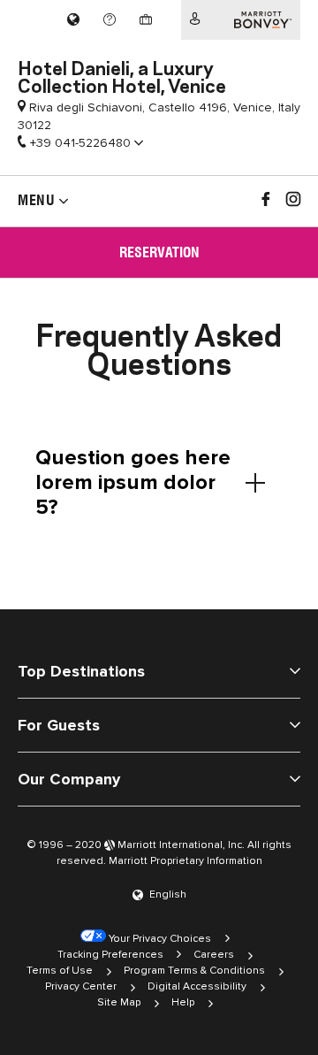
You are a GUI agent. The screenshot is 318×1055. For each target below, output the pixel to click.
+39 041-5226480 (80, 142)
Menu (36, 200)
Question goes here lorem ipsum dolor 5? (133, 482)
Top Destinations (81, 671)
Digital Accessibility (197, 986)
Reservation (159, 252)
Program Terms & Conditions (194, 970)
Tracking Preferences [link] (110, 954)
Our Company (69, 779)
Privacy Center (81, 986)
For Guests (59, 725)
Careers (213, 954)
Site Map (118, 1002)
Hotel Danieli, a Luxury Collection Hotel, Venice (122, 75)
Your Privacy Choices (158, 938)
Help (182, 1002)
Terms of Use (59, 970)
